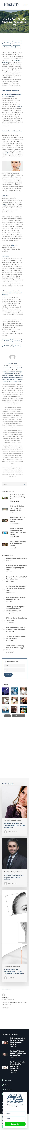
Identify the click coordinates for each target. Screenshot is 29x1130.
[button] (27, 5)
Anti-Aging (7, 820)
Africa (6, 966)
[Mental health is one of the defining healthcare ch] (5, 691)
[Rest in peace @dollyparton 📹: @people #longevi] (23, 691)
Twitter (7, 1085)
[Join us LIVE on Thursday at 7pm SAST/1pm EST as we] (5, 709)
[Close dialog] (25, 1094)
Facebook (8, 1080)
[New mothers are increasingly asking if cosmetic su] (14, 709)
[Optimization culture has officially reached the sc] (23, 709)
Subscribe (15, 1124)
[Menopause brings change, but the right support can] (5, 700)
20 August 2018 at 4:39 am (8, 999)
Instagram (8, 1089)
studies (19, 106)
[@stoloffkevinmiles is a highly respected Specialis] (14, 700)
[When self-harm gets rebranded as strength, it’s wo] (23, 700)
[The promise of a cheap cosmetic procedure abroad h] (14, 691)
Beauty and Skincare (14, 15)
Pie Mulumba (15, 28)
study (7, 153)
